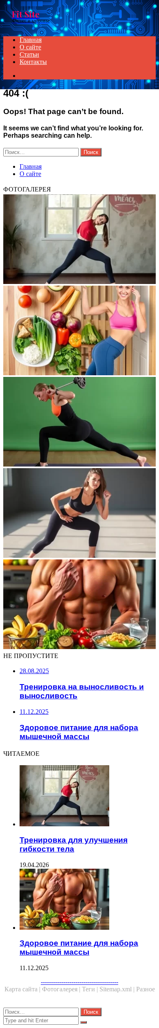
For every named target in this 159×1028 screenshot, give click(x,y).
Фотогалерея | (62, 989)
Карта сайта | (23, 989)
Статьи (29, 54)
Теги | (90, 989)
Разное (145, 989)
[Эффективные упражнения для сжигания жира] (79, 513)
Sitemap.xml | (117, 989)
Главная (31, 39)
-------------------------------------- (79, 981)
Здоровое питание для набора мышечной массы (79, 947)
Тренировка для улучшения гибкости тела (74, 844)
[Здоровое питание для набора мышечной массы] (79, 605)
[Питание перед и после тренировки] (79, 331)
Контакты (33, 61)
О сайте (30, 47)
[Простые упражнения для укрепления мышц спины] (79, 422)
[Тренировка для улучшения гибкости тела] (79, 240)
